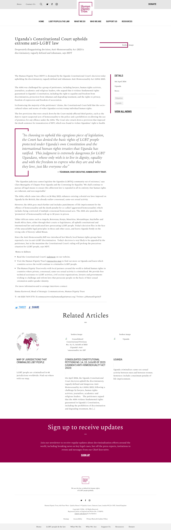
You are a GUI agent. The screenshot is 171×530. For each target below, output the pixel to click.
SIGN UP (85, 455)
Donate (152, 4)
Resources (127, 21)
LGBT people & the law (59, 21)
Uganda (118, 103)
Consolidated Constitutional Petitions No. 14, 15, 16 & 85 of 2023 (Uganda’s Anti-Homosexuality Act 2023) (85, 363)
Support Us (111, 21)
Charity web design (81, 514)
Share (35, 307)
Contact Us (30, 4)
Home (41, 21)
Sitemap (66, 519)
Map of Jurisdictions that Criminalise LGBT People (32, 361)
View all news (123, 111)
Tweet (22, 307)
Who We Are (95, 21)
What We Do (79, 21)
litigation (119, 98)
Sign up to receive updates (85, 427)
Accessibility (77, 519)
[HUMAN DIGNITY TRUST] (85, 8)
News (19, 4)
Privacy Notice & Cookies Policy (97, 519)
